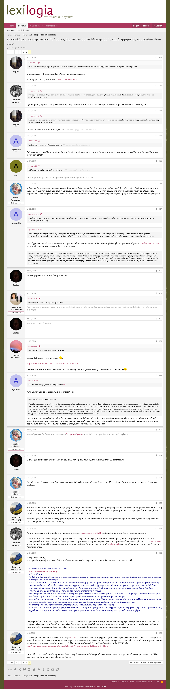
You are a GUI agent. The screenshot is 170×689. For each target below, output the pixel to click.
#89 (160, 293)
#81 (160, 57)
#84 (160, 136)
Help (150, 682)
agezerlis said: (33, 91)
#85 (160, 161)
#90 (160, 319)
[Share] (156, 57)
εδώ (64, 384)
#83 (160, 110)
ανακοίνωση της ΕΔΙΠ (91, 533)
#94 (160, 455)
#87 (160, 209)
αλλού (73, 637)
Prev (11, 52)
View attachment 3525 (67, 79)
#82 (160, 85)
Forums (22, 25)
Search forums (23, 30)
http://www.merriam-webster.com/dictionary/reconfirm (52, 363)
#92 (160, 375)
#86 (160, 183)
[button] (42, 25)
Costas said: (33, 298)
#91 (160, 341)
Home (11, 25)
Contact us (115, 682)
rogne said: (32, 141)
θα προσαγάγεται (74, 434)
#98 (160, 553)
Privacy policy (141, 682)
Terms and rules (127, 682)
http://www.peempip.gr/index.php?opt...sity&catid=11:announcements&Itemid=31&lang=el (69, 646)
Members (50, 25)
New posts (11, 30)
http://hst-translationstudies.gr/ (43, 571)
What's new (35, 25)
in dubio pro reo (153, 541)
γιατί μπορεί (113, 544)
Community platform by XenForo (85, 687)
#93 (160, 430)
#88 (160, 271)
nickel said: (32, 62)
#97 (160, 528)
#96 (160, 503)
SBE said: (31, 380)
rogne (11, 47)
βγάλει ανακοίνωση (150, 243)
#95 (160, 478)
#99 (160, 633)
